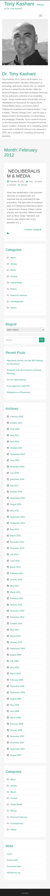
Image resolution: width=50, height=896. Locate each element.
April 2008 (14, 711)
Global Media (16, 283)
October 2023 (16, 448)
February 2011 (16, 598)
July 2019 (14, 473)
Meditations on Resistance (18, 392)
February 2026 (16, 416)
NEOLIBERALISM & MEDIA (23, 174)
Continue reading (32, 229)
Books (13, 270)
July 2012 (14, 554)
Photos (13, 289)
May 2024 (14, 435)
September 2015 (17, 517)
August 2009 (15, 655)
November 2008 (17, 686)
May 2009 (14, 667)
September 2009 (17, 648)
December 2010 (17, 611)
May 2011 (14, 586)
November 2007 (17, 742)
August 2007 (15, 755)
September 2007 (17, 749)
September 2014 (17, 523)
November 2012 (17, 548)
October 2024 (16, 423)
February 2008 (16, 724)
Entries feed (12, 860)
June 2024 (14, 429)
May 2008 (14, 705)
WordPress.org (13, 873)
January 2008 (16, 730)
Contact (13, 276)
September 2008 (17, 692)
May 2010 (14, 630)
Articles (24, 185)
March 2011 (15, 592)
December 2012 (17, 542)
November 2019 (17, 467)
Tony (31, 181)
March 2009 (15, 673)
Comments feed (14, 866)
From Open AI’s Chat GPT (18, 386)
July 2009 (14, 661)
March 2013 (15, 536)
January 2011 (16, 605)
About (13, 257)
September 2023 (17, 454)
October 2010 (16, 623)
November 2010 (17, 617)
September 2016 (17, 498)
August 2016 (15, 504)
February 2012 (16, 573)
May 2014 (14, 529)
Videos (13, 308)
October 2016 (16, 492)
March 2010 (15, 636)
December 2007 (17, 736)
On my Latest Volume (16, 380)
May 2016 (14, 510)
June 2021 (14, 460)
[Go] (41, 340)
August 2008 (15, 699)
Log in (9, 854)
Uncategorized (16, 301)
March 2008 (15, 717)
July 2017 (14, 485)
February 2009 (16, 680)
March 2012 (15, 567)
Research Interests (18, 295)
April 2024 (14, 441)
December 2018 (17, 479)
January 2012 (16, 579)
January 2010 (16, 642)
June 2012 (14, 561)
